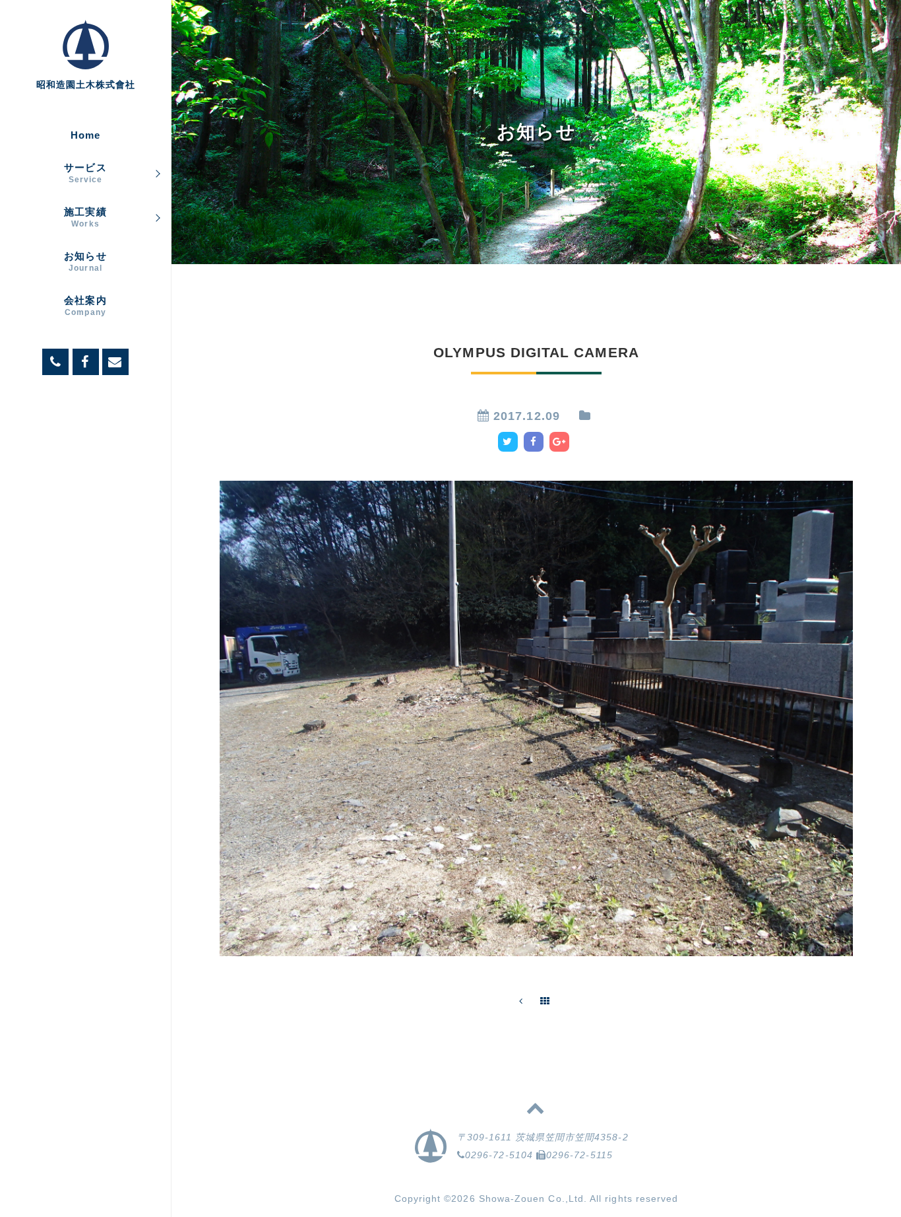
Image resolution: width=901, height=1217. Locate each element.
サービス (85, 173)
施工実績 (85, 217)
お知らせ (85, 261)
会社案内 (85, 306)
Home (85, 135)
